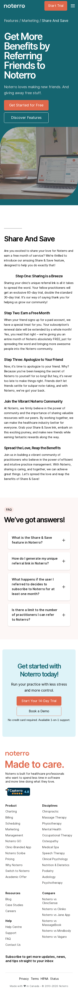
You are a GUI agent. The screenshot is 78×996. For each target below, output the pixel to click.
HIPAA (44, 978)
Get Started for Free (26, 105)
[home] (13, 6)
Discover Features (26, 117)
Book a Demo (39, 711)
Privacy (24, 978)
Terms (35, 978)
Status (54, 978)
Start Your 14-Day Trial (39, 701)
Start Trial (55, 6)
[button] (72, 5)
